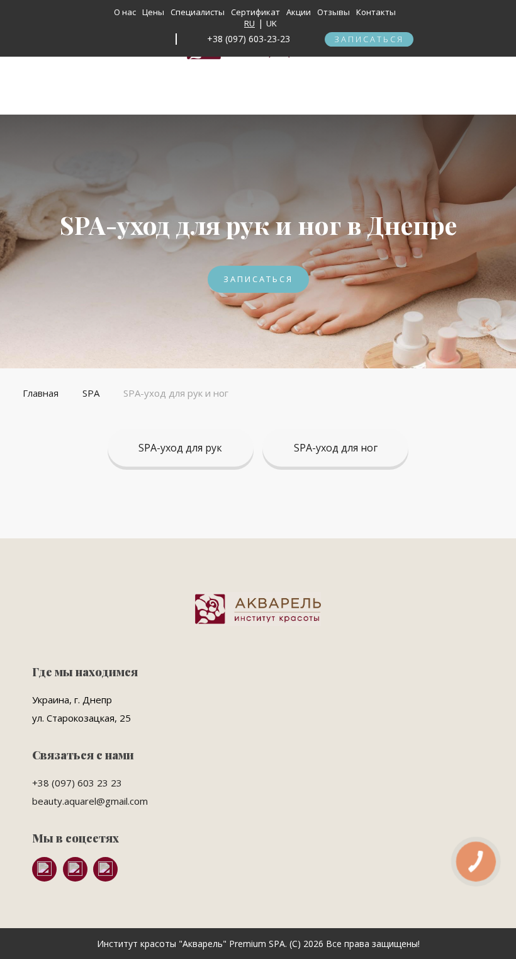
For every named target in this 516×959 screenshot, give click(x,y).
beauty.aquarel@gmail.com (90, 801)
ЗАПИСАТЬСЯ (369, 39)
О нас (125, 12)
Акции (298, 12)
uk (272, 23)
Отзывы (333, 12)
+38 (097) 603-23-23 (248, 39)
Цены (153, 12)
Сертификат (255, 12)
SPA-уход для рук (180, 448)
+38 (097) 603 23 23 (77, 782)
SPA (90, 393)
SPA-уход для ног (336, 448)
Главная (41, 393)
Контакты (376, 12)
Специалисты (198, 12)
